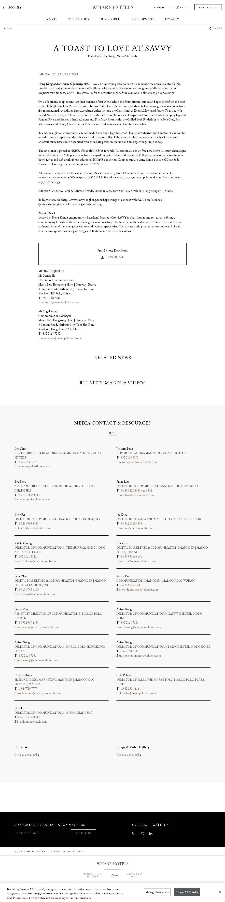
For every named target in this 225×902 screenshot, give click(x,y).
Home (18, 851)
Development (142, 19)
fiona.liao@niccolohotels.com (136, 495)
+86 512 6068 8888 (130, 523)
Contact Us (162, 7)
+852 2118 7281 (129, 622)
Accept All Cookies (187, 892)
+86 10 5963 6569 (28, 589)
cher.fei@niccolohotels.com (33, 528)
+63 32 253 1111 (129, 688)
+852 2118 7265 (27, 462)
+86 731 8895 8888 (28, 495)
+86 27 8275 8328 (130, 585)
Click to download (25, 754)
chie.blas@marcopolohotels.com (138, 693)
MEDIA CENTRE (36, 851)
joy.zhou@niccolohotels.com (136, 528)
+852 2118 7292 (129, 457)
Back (9, 28)
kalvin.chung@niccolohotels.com (37, 561)
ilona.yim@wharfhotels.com (33, 466)
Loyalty (172, 19)
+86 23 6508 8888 (28, 523)
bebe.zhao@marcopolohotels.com (37, 594)
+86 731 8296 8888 (28, 717)
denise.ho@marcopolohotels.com (60, 302)
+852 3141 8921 (27, 556)
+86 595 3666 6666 (130, 556)
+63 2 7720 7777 (27, 688)
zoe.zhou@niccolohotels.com (34, 499)
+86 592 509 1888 (28, 622)
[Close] (219, 892)
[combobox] (112, 433)
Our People (110, 19)
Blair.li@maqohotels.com (32, 721)
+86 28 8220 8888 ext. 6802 (135, 490)
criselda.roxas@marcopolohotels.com (39, 693)
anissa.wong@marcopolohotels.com (140, 627)
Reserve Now (208, 7)
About (51, 19)
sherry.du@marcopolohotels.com (138, 589)
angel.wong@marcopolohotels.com (62, 338)
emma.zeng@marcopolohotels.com (38, 627)
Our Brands (78, 19)
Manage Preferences (157, 892)
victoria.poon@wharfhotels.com (138, 462)
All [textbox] (110, 433)
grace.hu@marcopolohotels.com (138, 561)
